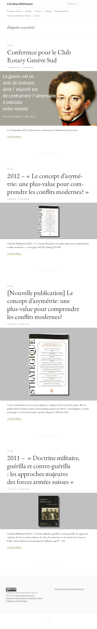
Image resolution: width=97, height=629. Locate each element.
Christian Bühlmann (20, 4)
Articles (28, 11)
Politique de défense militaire (19, 16)
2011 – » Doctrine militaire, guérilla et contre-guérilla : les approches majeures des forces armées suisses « (43, 469)
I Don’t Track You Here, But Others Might (69, 589)
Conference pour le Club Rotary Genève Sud (39, 56)
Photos (38, 11)
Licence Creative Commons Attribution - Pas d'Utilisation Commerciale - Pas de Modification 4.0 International (24, 598)
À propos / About (14, 11)
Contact (36, 16)
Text (11, 45)
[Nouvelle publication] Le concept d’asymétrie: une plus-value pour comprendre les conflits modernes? (43, 304)
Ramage (48, 11)
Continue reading (14, 136)
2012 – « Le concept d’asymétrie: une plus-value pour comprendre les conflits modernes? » (48, 183)
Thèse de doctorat (61, 11)
